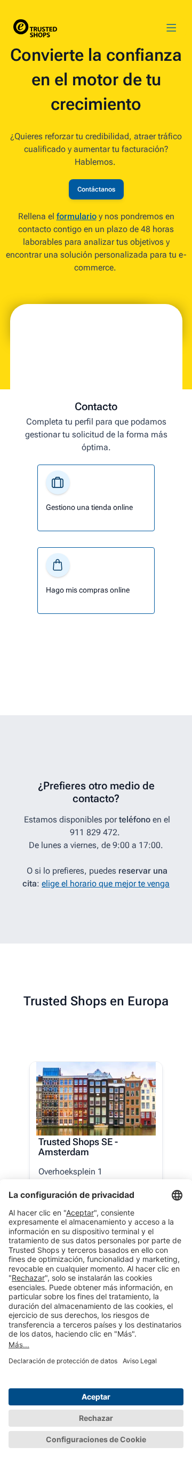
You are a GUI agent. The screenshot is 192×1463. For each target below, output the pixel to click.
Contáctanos (96, 189)
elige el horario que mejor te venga (106, 883)
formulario (77, 216)
